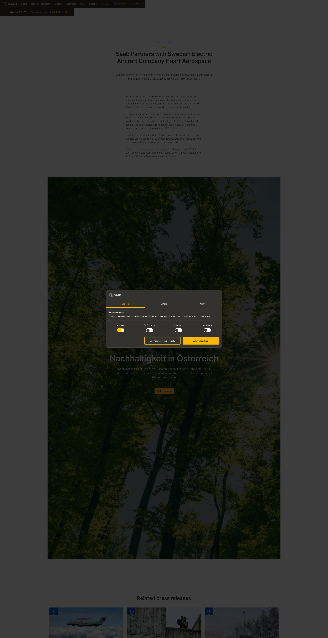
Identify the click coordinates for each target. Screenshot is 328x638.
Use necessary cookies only (162, 341)
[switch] (149, 330)
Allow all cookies (200, 341)
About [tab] (202, 303)
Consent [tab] (126, 303)
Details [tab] (164, 303)
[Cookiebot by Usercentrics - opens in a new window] (207, 295)
